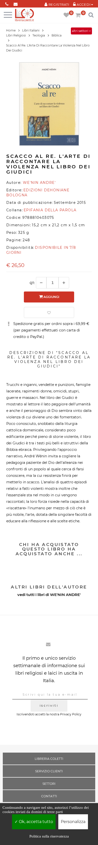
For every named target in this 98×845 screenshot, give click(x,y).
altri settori (80, 31)
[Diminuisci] (41, 282)
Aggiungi (51, 297)
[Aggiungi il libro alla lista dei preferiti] (49, 312)
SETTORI (49, 784)
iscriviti (49, 705)
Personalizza (73, 821)
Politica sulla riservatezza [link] (49, 836)
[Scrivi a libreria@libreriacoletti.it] (16, 3)
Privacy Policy (70, 714)
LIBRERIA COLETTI (49, 759)
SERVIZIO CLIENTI (49, 771)
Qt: (32, 283)
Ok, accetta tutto (35, 821)
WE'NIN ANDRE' (65, 594)
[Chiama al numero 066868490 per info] (7, 3)
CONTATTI (49, 796)
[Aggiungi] (64, 282)
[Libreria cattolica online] (24, 15)
